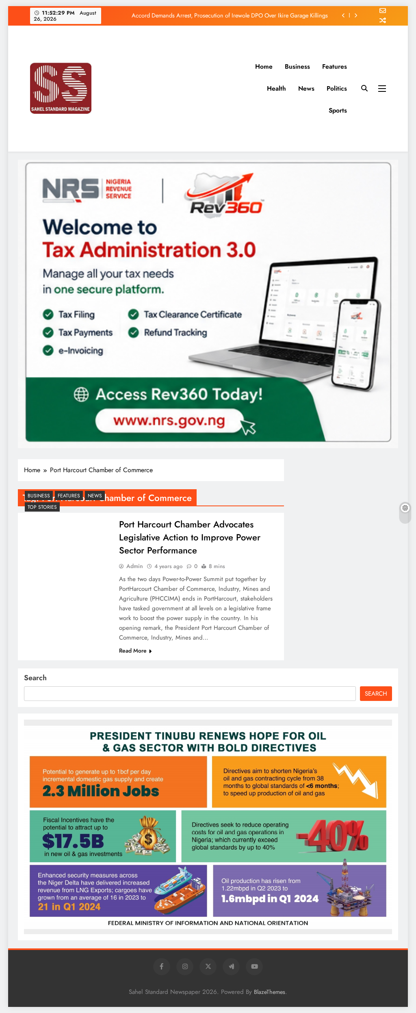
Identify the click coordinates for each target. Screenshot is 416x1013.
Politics (337, 88)
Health (276, 88)
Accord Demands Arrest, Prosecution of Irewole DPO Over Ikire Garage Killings (230, 15)
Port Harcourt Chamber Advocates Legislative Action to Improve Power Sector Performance (189, 537)
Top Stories (42, 507)
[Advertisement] (180, 88)
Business (297, 66)
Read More (133, 650)
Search (35, 677)
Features (334, 66)
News (306, 88)
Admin (134, 566)
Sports (338, 110)
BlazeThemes (269, 992)
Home (264, 66)
